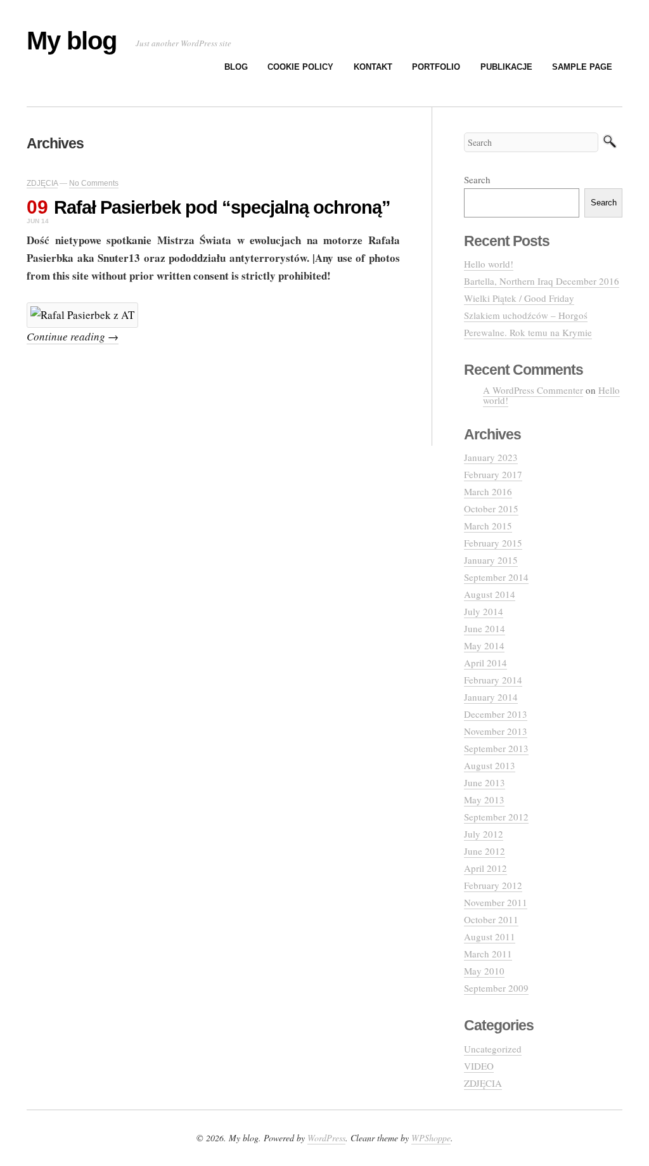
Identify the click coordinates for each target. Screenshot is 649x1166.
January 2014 (491, 696)
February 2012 (493, 885)
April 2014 (485, 662)
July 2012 (483, 833)
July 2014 (483, 611)
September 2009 (496, 987)
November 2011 (495, 902)
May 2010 (484, 970)
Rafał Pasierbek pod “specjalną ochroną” (222, 207)
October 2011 (491, 919)
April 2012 (485, 868)
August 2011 (489, 936)
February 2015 (493, 542)
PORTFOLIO (436, 67)
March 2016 (488, 491)
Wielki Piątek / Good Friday (519, 298)
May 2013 (484, 799)
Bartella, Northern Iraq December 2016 (541, 281)
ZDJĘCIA (42, 183)
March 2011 (488, 953)
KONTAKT (373, 67)
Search (477, 179)
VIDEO (479, 1065)
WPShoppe (431, 1138)
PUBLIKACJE (506, 67)
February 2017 (493, 474)
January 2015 (491, 560)
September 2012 (496, 816)
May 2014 (484, 645)
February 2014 (493, 679)
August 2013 (489, 765)
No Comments (94, 183)
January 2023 (491, 457)
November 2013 (495, 731)
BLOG (236, 67)
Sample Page (582, 67)
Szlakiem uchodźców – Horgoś (526, 315)
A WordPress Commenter (533, 390)
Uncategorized (493, 1048)
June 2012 (484, 851)
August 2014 (489, 594)
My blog (72, 41)
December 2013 (495, 714)
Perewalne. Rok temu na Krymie (528, 332)
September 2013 (496, 748)
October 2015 (491, 508)
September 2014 (496, 577)
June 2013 (484, 782)
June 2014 (484, 628)
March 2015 (488, 525)
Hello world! (488, 263)
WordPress (326, 1138)
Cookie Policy (300, 67)
